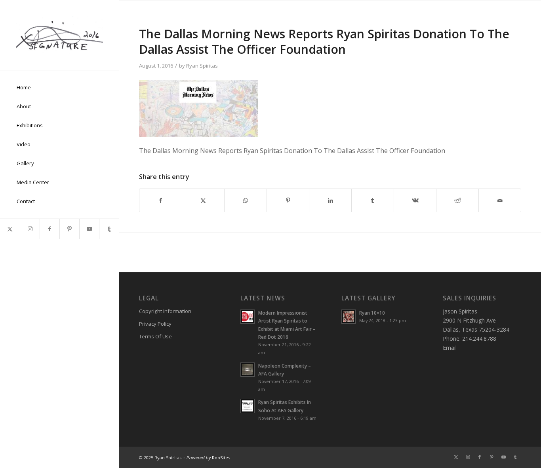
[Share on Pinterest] (288, 200)
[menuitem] (59, 87)
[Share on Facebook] (160, 200)
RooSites (221, 457)
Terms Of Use (155, 336)
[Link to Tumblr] (109, 229)
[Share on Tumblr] (373, 200)
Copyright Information (165, 311)
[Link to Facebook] (49, 229)
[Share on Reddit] (457, 200)
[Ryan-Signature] (59, 35)
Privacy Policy (155, 323)
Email (450, 347)
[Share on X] (203, 200)
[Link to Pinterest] (69, 229)
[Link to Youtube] (89, 229)
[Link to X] (10, 229)
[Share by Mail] (500, 200)
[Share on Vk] (415, 200)
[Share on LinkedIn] (330, 200)
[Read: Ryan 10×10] (348, 316)
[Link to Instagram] (30, 229)
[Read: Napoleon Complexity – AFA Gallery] (247, 369)
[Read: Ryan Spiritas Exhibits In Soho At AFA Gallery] (247, 406)
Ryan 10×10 (372, 312)
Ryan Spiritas (202, 65)
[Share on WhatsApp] (246, 200)
